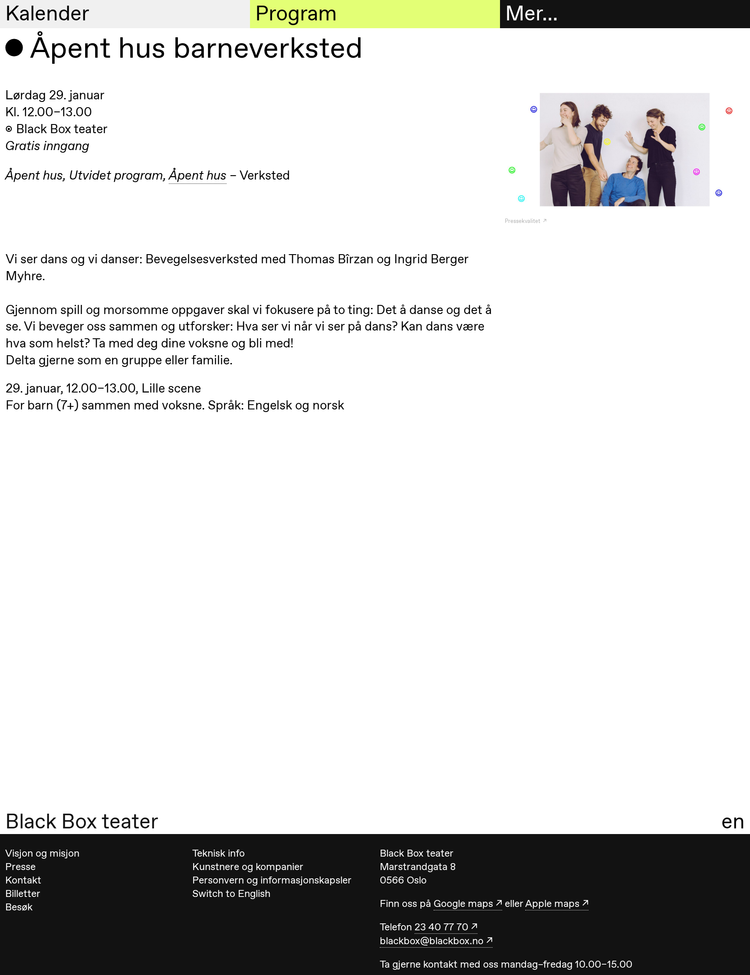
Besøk (19, 906)
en (733, 821)
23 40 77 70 (441, 926)
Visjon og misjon (42, 853)
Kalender (47, 13)
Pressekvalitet (523, 221)
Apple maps (552, 903)
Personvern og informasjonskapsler (272, 880)
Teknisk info (218, 853)
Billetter (22, 893)
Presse (20, 866)
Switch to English (231, 893)
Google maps (463, 903)
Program (296, 13)
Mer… (531, 13)
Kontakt (23, 880)
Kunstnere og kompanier (247, 866)
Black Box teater (81, 821)
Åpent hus (198, 175)
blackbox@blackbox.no (432, 940)
